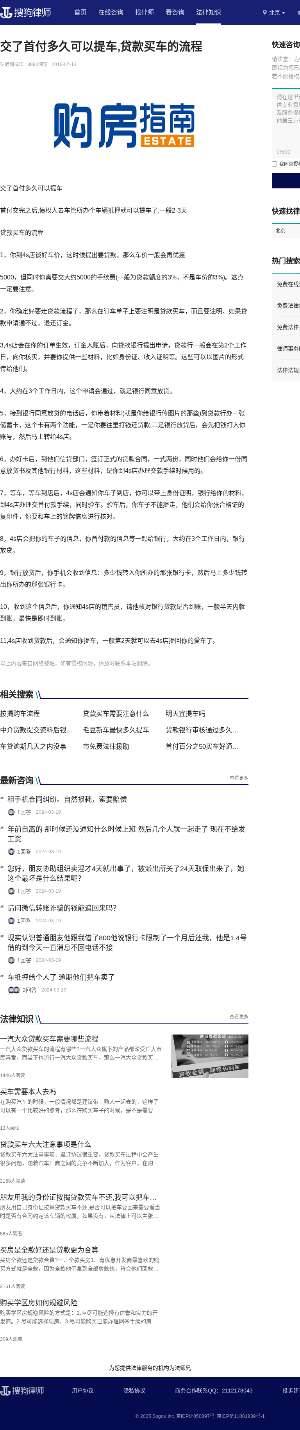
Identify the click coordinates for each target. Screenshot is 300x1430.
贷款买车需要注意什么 (116, 714)
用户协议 (83, 1390)
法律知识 (208, 12)
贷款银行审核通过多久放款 (205, 730)
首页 (80, 12)
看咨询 (175, 12)
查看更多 (239, 778)
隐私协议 (134, 1390)
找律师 (144, 12)
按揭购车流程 (20, 714)
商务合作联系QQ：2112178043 (214, 1390)
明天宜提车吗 (185, 714)
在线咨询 (110, 12)
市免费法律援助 (106, 746)
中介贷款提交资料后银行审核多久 (39, 730)
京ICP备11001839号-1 (241, 1416)
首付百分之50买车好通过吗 (205, 746)
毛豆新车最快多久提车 (116, 730)
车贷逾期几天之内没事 (33, 746)
